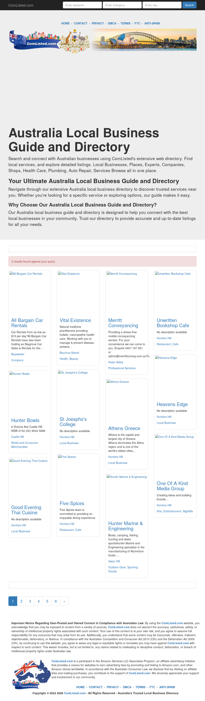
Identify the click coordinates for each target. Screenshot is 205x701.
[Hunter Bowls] (29, 392)
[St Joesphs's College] (78, 390)
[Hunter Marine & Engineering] (127, 495)
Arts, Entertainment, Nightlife (175, 511)
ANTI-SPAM (152, 23)
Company (17, 360)
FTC (137, 23)
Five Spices (72, 502)
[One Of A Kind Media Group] (175, 455)
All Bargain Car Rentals (27, 322)
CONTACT (80, 23)
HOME (65, 23)
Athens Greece (124, 427)
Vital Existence (75, 319)
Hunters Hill (164, 338)
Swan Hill (114, 561)
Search (189, 5)
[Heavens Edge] (175, 376)
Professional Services (122, 368)
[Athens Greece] (127, 400)
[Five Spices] (78, 475)
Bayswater (17, 354)
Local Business (166, 423)
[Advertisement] (102, 93)
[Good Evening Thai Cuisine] (29, 479)
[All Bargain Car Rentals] (29, 292)
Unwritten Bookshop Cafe (173, 322)
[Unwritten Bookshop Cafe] (175, 292)
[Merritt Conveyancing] (127, 292)
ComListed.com (20, 5)
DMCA (112, 23)
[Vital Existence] (78, 292)
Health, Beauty (69, 359)
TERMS (125, 23)
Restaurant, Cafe (167, 344)
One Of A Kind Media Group (172, 485)
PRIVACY (98, 23)
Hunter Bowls (25, 419)
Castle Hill (17, 437)
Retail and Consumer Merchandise (24, 445)
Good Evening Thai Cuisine (26, 509)
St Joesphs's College (73, 421)
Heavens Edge (172, 403)
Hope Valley (115, 362)
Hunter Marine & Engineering (125, 525)
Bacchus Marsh (69, 353)
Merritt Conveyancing (123, 322)
